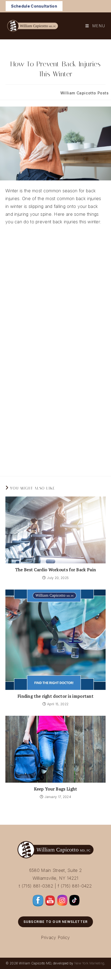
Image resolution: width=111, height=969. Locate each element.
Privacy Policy (55, 937)
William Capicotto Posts (84, 93)
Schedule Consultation (34, 6)
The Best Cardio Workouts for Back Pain (55, 570)
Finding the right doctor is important (55, 696)
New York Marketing (89, 963)
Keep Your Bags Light (55, 789)
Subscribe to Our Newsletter (55, 922)
